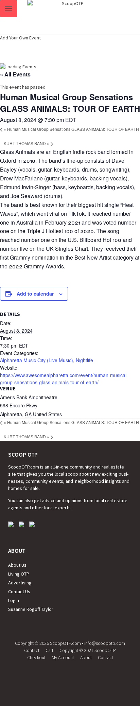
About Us (17, 565)
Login (13, 600)
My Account (63, 657)
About (86, 657)
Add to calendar (35, 293)
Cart (49, 650)
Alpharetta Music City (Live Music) (36, 360)
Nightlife (84, 360)
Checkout (36, 657)
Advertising (20, 583)
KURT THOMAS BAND (26, 143)
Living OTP (18, 574)
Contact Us (19, 591)
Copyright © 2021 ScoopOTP (87, 650)
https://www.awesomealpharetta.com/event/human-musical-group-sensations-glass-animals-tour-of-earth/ (64, 379)
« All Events (15, 74)
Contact (31, 650)
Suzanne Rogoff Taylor (30, 609)
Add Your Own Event (20, 38)
